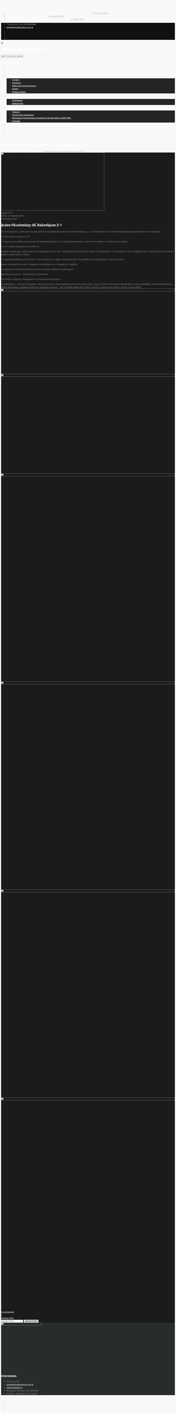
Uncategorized (7, 1312)
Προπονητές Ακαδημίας (23, 115)
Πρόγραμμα (17, 100)
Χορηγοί (11, 131)
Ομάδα (15, 89)
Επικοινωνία (13, 136)
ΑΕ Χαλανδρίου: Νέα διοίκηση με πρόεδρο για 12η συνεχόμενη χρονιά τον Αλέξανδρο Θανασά (49, 13)
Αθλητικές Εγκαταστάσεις (24, 86)
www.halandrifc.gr (14, 1387)
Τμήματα (16, 112)
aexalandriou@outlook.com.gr (20, 27)
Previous (5, 1318)
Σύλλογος (12, 75)
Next (11, 1318)
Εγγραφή (16, 121)
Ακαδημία (12, 108)
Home (10, 70)
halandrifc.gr (22, 1398)
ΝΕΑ (9, 125)
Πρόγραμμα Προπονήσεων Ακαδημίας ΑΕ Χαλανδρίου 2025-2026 (41, 118)
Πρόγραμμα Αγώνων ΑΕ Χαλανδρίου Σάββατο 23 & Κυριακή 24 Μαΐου (38, 19)
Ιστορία (15, 80)
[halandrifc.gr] (7, 43)
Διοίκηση (16, 83)
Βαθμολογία (17, 103)
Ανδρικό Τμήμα (19, 92)
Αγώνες (10, 96)
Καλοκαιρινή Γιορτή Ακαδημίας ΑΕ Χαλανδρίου (27, 16)
